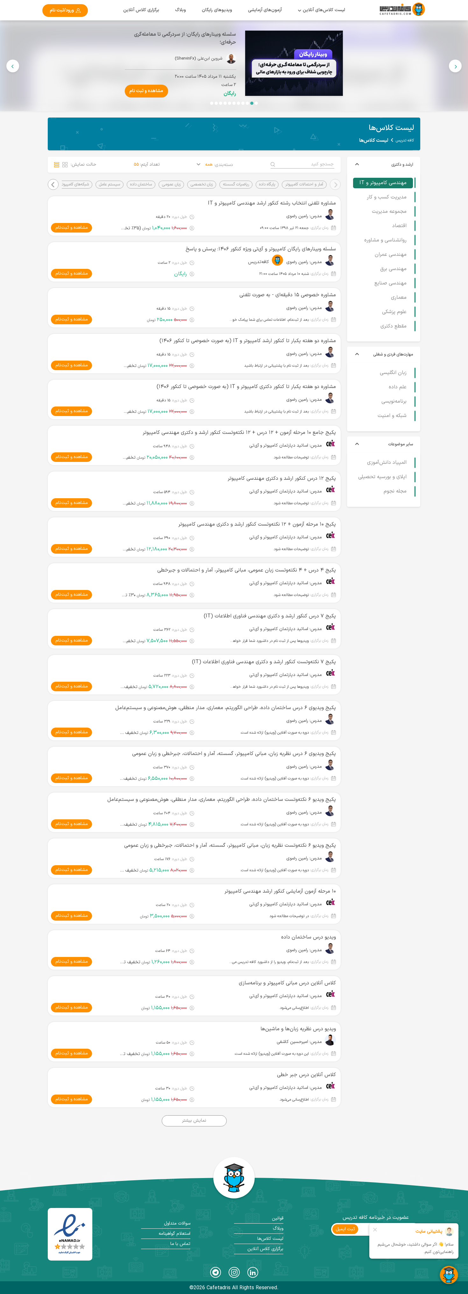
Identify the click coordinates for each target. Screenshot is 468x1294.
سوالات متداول (177, 1223)
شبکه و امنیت (392, 416)
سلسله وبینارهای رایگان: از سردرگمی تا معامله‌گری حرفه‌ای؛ (361, 38)
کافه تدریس (405, 140)
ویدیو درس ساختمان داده (308, 937)
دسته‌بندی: (223, 165)
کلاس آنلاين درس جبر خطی (306, 1075)
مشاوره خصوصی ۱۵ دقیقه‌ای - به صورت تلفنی (287, 295)
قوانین (277, 1218)
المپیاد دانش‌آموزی (387, 462)
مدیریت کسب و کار (387, 197)
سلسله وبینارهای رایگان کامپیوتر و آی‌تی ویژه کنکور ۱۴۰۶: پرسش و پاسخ (261, 249)
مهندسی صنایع (390, 283)
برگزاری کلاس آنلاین (141, 10)
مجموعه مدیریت (389, 211)
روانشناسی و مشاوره (385, 240)
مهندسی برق (393, 269)
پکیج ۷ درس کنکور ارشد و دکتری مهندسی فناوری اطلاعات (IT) (270, 616)
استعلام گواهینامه (174, 1233)
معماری (399, 297)
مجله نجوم (395, 491)
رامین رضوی (297, 216)
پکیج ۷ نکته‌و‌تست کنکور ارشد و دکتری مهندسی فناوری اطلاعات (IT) (264, 662)
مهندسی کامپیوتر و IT (383, 183)
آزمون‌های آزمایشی (265, 10)
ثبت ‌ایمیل (345, 1229)
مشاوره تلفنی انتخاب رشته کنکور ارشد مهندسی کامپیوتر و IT (272, 203)
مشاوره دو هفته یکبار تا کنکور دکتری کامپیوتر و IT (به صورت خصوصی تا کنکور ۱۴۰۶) (246, 387)
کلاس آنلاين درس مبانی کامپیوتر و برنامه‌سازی (287, 983)
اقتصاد (399, 226)
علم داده (398, 387)
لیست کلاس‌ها (270, 1238)
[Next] (12, 66)
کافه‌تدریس (258, 262)
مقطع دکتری (393, 326)
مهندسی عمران (391, 254)
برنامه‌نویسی (394, 402)
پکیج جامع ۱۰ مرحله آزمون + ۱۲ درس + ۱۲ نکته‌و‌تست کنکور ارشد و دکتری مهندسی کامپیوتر (239, 432)
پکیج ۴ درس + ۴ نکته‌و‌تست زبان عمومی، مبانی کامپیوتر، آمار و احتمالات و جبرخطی (246, 570)
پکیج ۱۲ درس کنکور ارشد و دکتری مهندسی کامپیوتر (282, 478)
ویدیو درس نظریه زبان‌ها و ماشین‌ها (298, 1029)
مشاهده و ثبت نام (322, 91)
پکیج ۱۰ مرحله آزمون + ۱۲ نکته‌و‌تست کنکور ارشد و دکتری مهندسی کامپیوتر (257, 524)
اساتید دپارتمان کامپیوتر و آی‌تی (278, 445)
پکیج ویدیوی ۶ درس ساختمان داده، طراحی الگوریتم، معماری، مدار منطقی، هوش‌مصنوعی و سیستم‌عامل (225, 708)
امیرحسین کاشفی (292, 1042)
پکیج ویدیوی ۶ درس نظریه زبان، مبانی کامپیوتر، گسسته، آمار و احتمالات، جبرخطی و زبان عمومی (234, 754)
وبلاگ (180, 10)
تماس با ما (180, 1243)
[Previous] (455, 66)
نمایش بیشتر (194, 1120)
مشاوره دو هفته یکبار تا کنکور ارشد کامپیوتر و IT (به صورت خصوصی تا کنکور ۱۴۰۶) (248, 341)
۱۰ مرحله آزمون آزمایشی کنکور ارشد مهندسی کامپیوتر (280, 891)
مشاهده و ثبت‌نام (71, 227)
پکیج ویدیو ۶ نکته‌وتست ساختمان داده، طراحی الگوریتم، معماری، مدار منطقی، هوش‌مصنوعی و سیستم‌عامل (221, 799)
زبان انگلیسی (393, 373)
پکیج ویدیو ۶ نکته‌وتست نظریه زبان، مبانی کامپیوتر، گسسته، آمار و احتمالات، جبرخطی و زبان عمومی (230, 845)
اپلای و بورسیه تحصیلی (382, 477)
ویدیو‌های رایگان (217, 10)
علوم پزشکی (394, 312)
